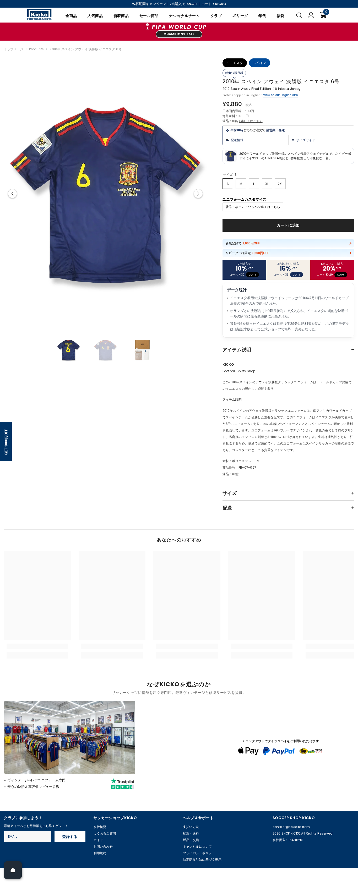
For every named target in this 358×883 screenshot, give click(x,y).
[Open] (13, 870)
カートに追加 (288, 225)
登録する (70, 836)
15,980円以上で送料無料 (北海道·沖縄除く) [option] (179, 3)
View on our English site (280, 95)
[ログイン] (311, 15)
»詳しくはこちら (251, 121)
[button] (12, 193)
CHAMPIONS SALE (179, 34)
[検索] (299, 15)
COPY (252, 274)
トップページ (13, 49)
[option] (105, 193)
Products (36, 49)
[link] (37, 646)
